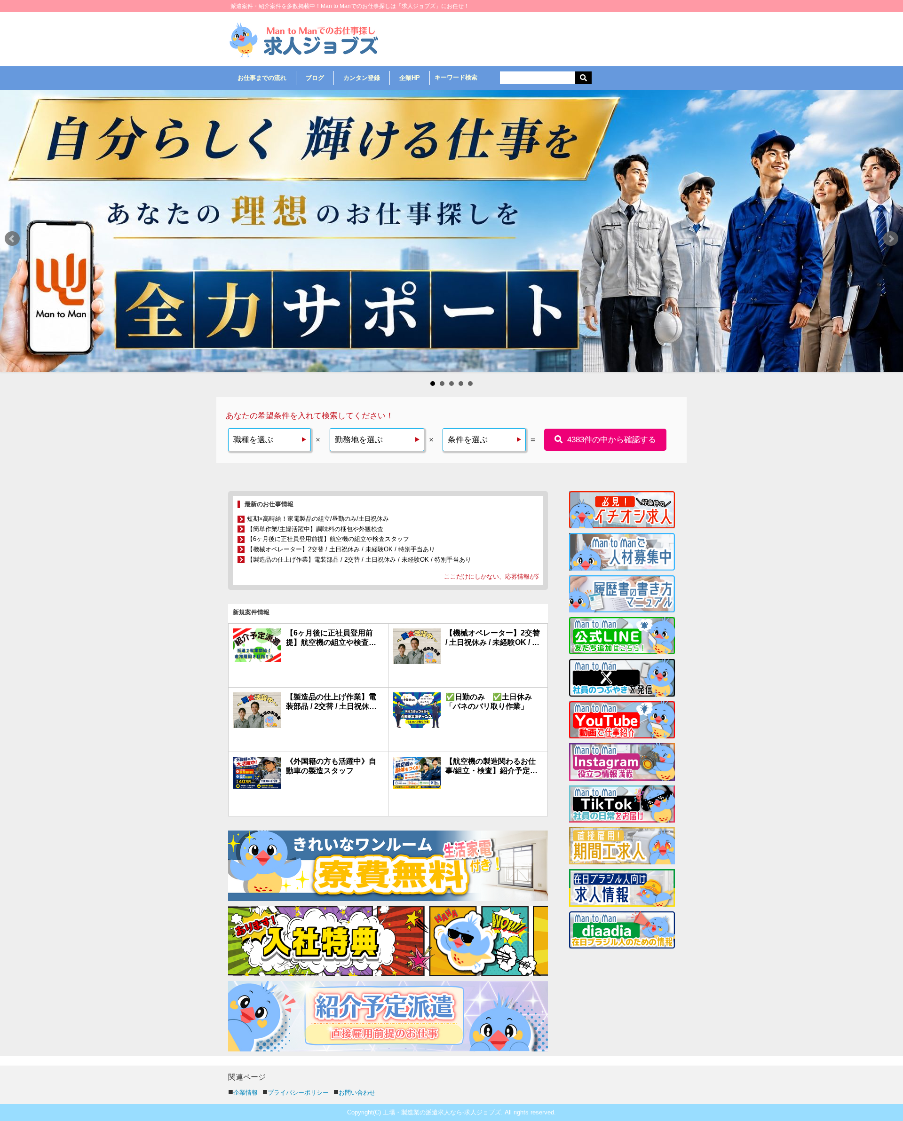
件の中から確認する (611, 157)
